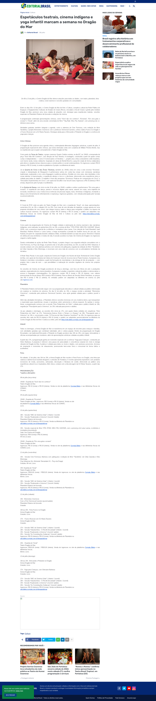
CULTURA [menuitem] (74, 6)
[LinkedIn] (63, 640)
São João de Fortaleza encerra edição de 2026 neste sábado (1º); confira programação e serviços (59, 670)
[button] (129, 6)
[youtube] (129, 688)
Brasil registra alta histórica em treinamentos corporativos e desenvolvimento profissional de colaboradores (118, 42)
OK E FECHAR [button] (10, 695)
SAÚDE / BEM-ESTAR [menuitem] (88, 6)
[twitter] (124, 688)
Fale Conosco (119, 698)
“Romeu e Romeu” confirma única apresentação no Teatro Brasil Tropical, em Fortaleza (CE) (87, 670)
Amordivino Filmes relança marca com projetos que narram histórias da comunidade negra (124, 77)
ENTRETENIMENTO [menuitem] (61, 6)
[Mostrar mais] (72, 640)
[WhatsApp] (58, 640)
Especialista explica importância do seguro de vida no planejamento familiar (125, 65)
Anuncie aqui (131, 698)
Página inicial (24, 12)
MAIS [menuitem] (122, 6)
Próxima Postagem (92, 678)
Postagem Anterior (27, 678)
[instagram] (135, 1)
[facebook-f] (119, 688)
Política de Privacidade (105, 698)
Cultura (32, 12)
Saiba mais (19, 691)
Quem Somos (90, 698)
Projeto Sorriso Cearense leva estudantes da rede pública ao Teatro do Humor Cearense (32, 670)
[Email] (67, 640)
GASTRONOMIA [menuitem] (111, 6)
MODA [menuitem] (101, 6)
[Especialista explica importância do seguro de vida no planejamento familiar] (108, 65)
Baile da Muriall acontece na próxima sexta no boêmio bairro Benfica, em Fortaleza (125, 54)
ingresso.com (28, 280)
